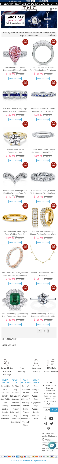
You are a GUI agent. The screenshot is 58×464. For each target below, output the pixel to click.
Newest (34, 35)
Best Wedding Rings (36, 395)
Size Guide (5, 392)
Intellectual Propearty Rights (25, 421)
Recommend (17, 32)
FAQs (5, 389)
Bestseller (27, 32)
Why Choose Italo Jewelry (15, 392)
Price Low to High (41, 32)
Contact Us (5, 386)
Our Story (15, 386)
